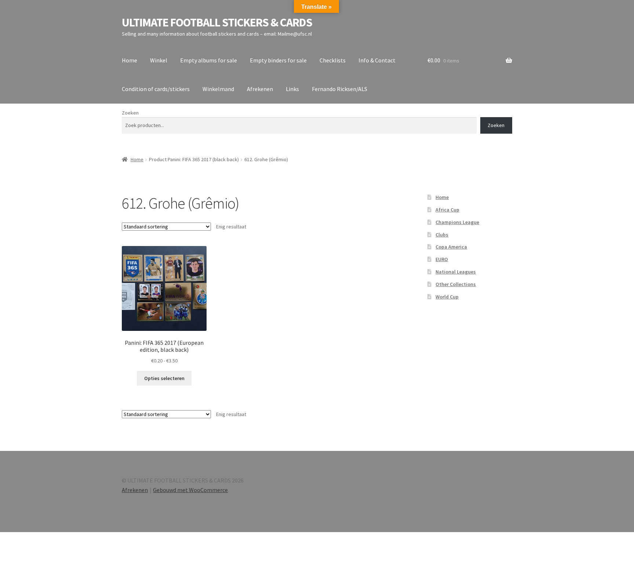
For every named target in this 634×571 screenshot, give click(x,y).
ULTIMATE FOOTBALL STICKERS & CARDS (217, 22)
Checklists (333, 60)
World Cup (447, 296)
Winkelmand (218, 89)
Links (292, 89)
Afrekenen (260, 89)
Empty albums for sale (208, 60)
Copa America (451, 246)
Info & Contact (377, 60)
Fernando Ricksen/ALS (339, 89)
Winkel (158, 60)
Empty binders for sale (278, 60)
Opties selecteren (164, 378)
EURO (442, 259)
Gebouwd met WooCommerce (190, 490)
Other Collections (456, 284)
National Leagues (456, 271)
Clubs (442, 234)
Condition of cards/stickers (156, 89)
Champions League (457, 222)
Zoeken (130, 112)
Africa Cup (447, 209)
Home (129, 60)
